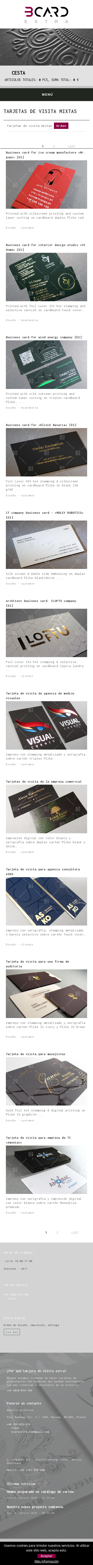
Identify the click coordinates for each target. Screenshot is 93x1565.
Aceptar (46, 1556)
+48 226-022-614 (15, 1284)
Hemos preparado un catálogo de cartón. (41, 1492)
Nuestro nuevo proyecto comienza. (36, 1507)
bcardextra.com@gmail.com (30, 1431)
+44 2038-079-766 (16, 1294)
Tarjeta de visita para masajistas (35, 1054)
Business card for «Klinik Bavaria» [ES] (41, 425)
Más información (47, 1561)
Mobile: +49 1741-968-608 (26, 1469)
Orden (61, 126)
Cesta (17, 73)
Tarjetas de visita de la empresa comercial (44, 781)
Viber (11, 1298)
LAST (71, 146)
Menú (47, 95)
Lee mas (12, 1332)
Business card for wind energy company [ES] (44, 337)
